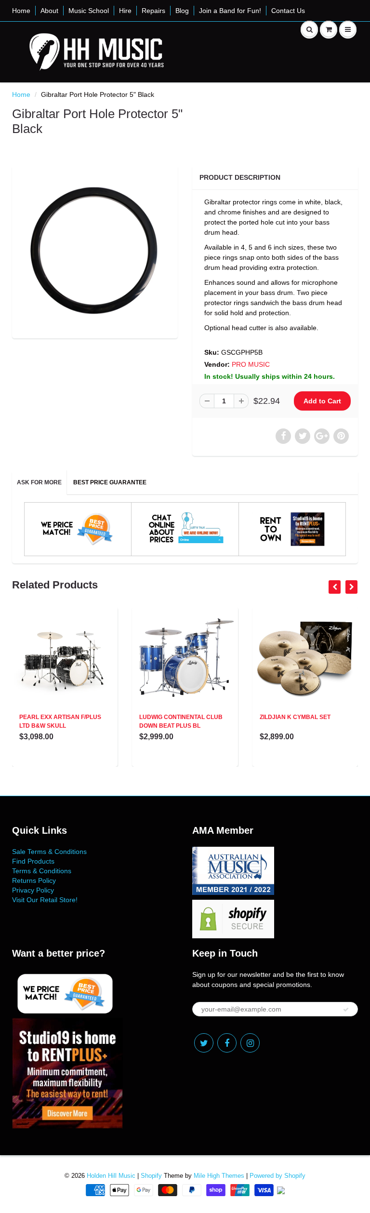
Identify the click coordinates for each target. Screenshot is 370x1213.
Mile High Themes (219, 1175)
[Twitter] (203, 1043)
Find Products (33, 861)
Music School (88, 10)
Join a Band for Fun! (230, 10)
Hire (125, 10)
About (49, 10)
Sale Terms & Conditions (49, 851)
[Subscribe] (346, 1009)
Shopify (151, 1175)
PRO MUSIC (251, 364)
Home (21, 10)
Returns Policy (34, 880)
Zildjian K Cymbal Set (295, 717)
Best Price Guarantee (109, 482)
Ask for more (39, 482)
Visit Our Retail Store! (45, 900)
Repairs (153, 10)
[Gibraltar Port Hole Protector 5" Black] (95, 250)
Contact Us (288, 10)
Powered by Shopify (277, 1175)
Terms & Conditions (41, 871)
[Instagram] (250, 1043)
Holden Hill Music (111, 1175)
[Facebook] (227, 1043)
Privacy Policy (33, 890)
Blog (182, 10)
